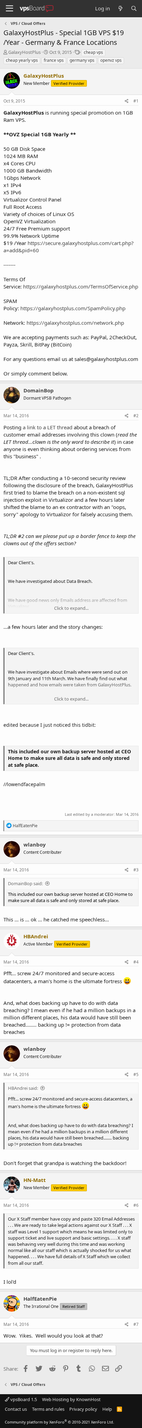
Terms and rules (48, 1409)
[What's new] (120, 8)
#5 (136, 1074)
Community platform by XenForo (59, 1422)
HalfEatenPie (40, 1298)
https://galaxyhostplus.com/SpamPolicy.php (72, 308)
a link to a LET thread (47, 427)
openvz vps (111, 60)
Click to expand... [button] (71, 608)
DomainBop (38, 390)
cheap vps (93, 52)
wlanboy (34, 844)
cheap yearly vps (22, 60)
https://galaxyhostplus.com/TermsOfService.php (80, 286)
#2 (136, 416)
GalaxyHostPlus (24, 52)
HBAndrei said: (23, 1088)
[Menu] (9, 8)
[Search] (134, 8)
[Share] (126, 101)
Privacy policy (83, 1409)
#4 (136, 962)
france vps (54, 60)
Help (107, 1409)
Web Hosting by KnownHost (71, 1399)
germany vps (82, 60)
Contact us (16, 1409)
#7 (136, 1324)
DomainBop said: (25, 883)
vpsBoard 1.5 (23, 1399)
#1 (136, 101)
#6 (136, 1205)
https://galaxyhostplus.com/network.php (75, 322)
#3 (136, 870)
